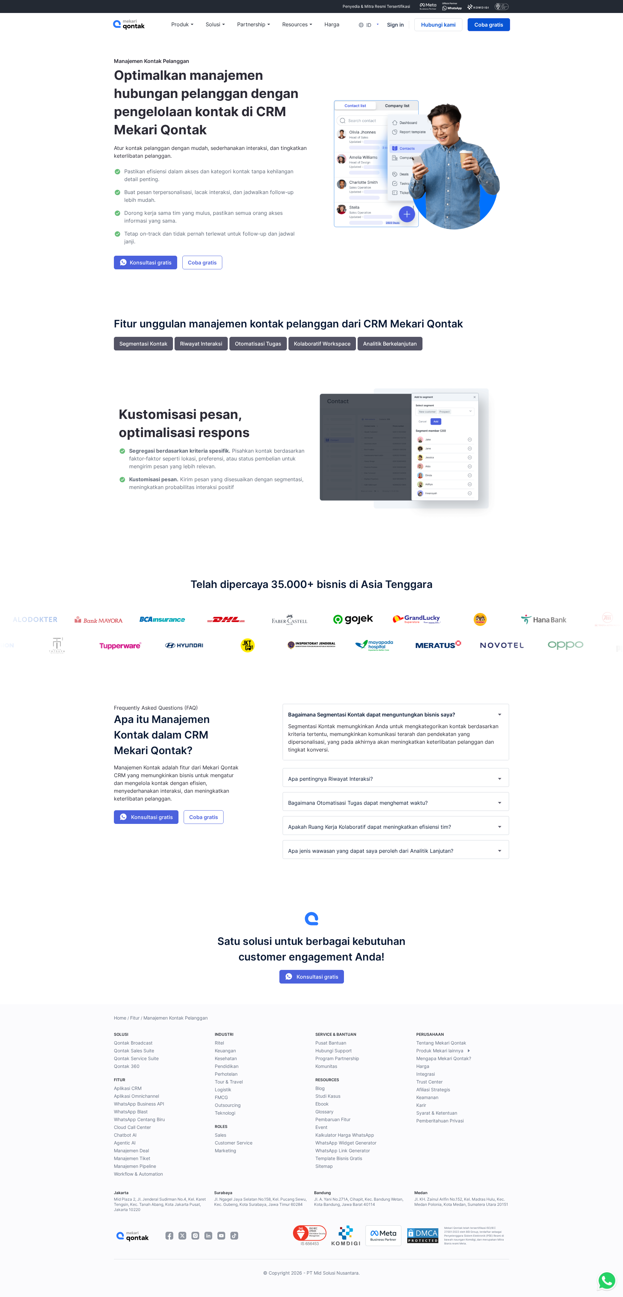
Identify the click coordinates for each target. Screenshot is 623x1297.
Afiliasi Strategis (433, 1089)
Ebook (322, 1104)
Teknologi (225, 1113)
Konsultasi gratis (151, 262)
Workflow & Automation (138, 1174)
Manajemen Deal (131, 1150)
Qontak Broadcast (133, 1043)
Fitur (135, 1018)
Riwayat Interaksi (201, 343)
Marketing (225, 1150)
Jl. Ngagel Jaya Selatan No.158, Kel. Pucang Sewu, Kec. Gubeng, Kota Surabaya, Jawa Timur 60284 (260, 1202)
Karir (421, 1105)
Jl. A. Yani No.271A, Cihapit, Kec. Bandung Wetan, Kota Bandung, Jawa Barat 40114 (358, 1202)
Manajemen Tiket (132, 1158)
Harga (422, 1066)
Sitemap (324, 1166)
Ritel (219, 1043)
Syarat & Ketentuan (436, 1113)
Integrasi (425, 1074)
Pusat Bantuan (330, 1043)
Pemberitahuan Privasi (440, 1120)
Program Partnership (337, 1058)
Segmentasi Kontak (143, 343)
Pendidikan (226, 1066)
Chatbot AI (125, 1135)
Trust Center (429, 1081)
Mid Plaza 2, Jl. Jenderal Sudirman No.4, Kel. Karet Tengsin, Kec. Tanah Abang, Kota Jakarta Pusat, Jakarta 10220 (160, 1204)
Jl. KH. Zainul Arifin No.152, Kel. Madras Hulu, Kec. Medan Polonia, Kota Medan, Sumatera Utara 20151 (461, 1202)
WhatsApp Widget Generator (345, 1142)
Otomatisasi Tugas (258, 343)
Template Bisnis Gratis (338, 1158)
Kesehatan (226, 1058)
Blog (320, 1088)
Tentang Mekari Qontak (441, 1043)
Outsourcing (228, 1105)
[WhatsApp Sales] (605, 1281)
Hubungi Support (333, 1050)
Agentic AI (125, 1142)
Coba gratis (488, 24)
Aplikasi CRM (127, 1088)
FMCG (221, 1097)
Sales (220, 1135)
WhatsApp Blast (131, 1111)
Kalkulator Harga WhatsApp (344, 1135)
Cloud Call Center (132, 1127)
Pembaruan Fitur (332, 1119)
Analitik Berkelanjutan (390, 343)
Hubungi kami (438, 24)
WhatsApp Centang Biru (139, 1119)
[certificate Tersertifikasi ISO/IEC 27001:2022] (501, 6)
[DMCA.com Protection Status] (423, 1236)
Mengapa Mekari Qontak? (443, 1058)
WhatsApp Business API (139, 1104)
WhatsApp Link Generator (342, 1150)
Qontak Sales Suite (134, 1050)
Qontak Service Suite (136, 1058)
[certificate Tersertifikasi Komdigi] (478, 6)
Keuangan (225, 1050)
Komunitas (326, 1066)
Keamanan (427, 1097)
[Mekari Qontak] (142, 24)
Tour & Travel (229, 1081)
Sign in (395, 24)
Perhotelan (226, 1074)
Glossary (324, 1111)
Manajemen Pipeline (135, 1166)
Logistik (223, 1089)
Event (321, 1127)
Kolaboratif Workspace (322, 343)
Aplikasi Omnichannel (136, 1096)
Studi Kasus (327, 1096)
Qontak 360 (127, 1066)
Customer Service (233, 1142)
